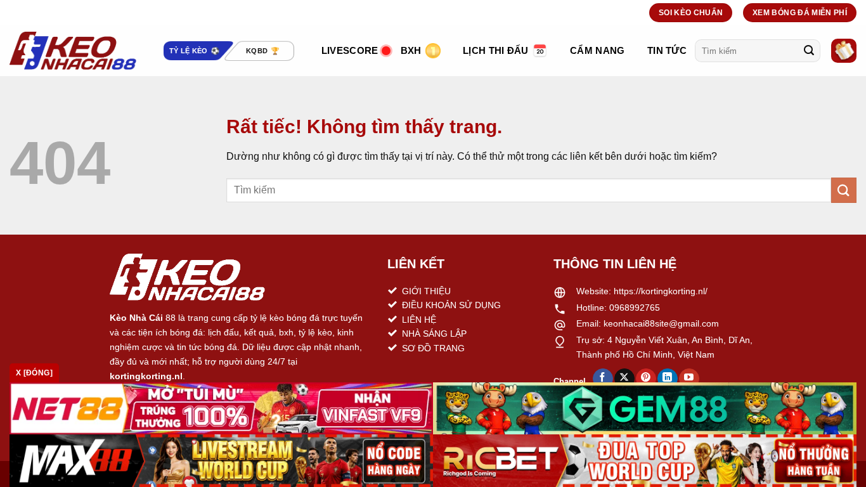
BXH (411, 50)
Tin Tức (667, 50)
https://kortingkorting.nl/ (661, 291)
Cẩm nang (597, 50)
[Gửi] (809, 51)
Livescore (349, 50)
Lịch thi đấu (496, 50)
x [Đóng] (34, 372)
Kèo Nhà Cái (136, 318)
